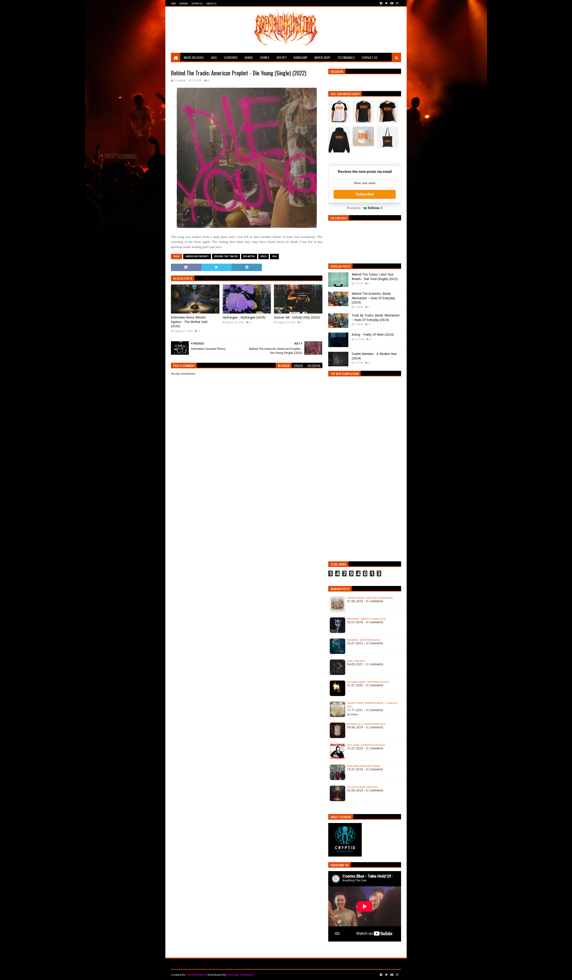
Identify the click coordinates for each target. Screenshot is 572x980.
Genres (264, 57)
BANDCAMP (300, 57)
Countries (231, 57)
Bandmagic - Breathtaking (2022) (363, 640)
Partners (183, 3)
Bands (249, 57)
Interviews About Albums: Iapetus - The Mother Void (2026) (189, 322)
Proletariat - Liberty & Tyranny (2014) (366, 619)
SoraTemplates (195, 974)
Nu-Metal (249, 256)
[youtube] (391, 3)
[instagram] (396, 3)
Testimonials (346, 57)
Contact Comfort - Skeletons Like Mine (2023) (370, 598)
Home (173, 3)
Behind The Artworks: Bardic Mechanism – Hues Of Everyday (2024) (373, 298)
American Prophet (197, 256)
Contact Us (211, 3)
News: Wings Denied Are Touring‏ (364, 766)
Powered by (354, 208)
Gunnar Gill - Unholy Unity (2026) (297, 317)
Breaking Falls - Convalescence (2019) (366, 724)
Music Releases (194, 57)
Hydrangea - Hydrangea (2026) (244, 317)
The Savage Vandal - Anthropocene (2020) (368, 682)
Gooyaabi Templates (240, 974)
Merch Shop (322, 57)
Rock (264, 256)
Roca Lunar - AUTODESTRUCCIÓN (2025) (366, 745)
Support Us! (197, 3)
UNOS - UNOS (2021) (356, 661)
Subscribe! (364, 194)
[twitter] (386, 3)
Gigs (214, 57)
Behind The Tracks (226, 256)
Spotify (281, 57)
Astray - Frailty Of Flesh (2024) (373, 334)
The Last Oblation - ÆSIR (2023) (362, 787)
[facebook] (381, 3)
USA (274, 256)
